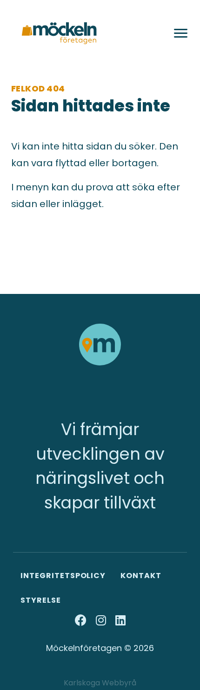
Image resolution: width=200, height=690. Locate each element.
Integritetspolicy (63, 575)
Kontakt (140, 575)
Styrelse (40, 600)
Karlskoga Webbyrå (100, 682)
